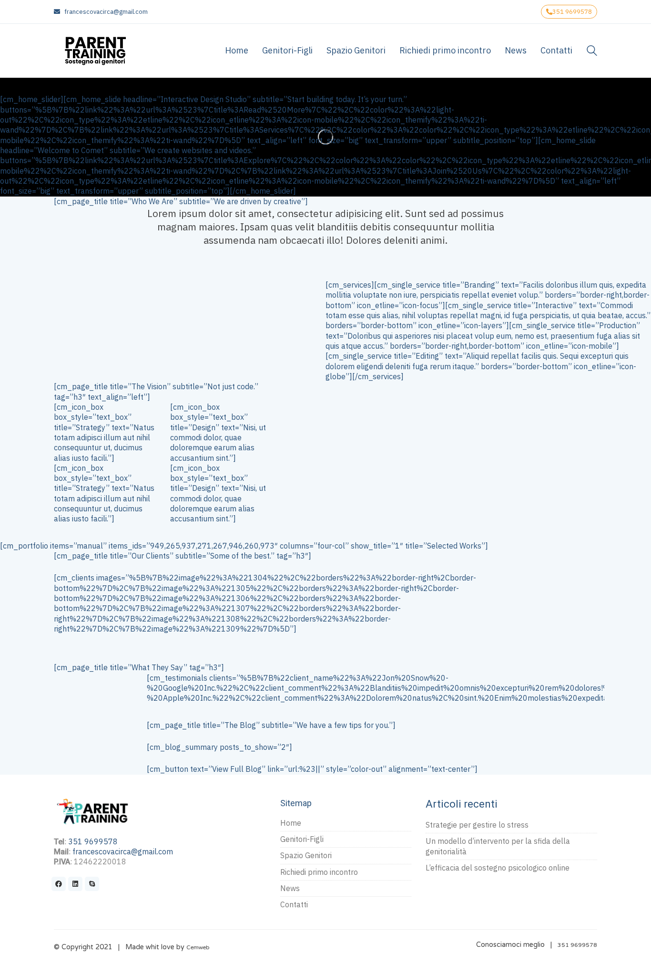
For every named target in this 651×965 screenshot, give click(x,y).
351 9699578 (572, 12)
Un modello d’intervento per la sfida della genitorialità (498, 846)
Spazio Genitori (306, 855)
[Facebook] (58, 884)
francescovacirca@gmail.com (106, 12)
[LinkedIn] (75, 884)
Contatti (294, 904)
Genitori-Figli (302, 839)
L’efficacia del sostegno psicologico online (498, 867)
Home (290, 823)
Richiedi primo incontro (319, 872)
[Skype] (92, 884)
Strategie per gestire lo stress (477, 825)
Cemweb (198, 948)
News (290, 888)
